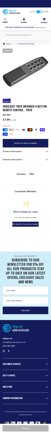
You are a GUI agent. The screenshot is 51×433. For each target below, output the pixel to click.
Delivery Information (12, 159)
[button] (25, 72)
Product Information (12, 151)
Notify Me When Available (25, 143)
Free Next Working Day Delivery (25, 27)
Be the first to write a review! (25, 224)
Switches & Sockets (26, 44)
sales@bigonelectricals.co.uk (14, 342)
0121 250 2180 (9, 346)
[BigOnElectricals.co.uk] (11, 11)
